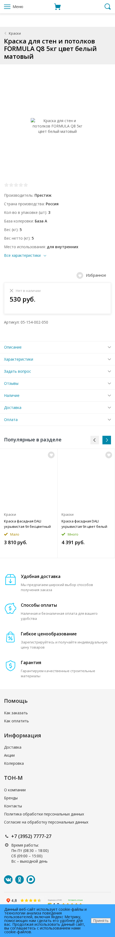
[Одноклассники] (19, 879)
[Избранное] (51, 455)
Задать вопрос (17, 371)
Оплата (11, 419)
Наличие (12, 395)
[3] (16, 185)
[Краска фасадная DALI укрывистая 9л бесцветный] (28, 479)
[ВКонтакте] (8, 879)
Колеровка (14, 763)
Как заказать (16, 712)
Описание (13, 347)
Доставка (12, 407)
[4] (20, 185)
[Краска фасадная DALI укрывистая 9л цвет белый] (86, 479)
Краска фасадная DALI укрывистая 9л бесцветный (27, 524)
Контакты (13, 805)
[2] (11, 185)
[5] (25, 185)
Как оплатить (16, 720)
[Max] (30, 879)
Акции (9, 755)
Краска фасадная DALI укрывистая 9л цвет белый (84, 524)
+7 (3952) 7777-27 (31, 836)
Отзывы (11, 383)
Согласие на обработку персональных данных (46, 822)
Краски (15, 33)
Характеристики (18, 359)
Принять (101, 920)
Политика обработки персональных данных (44, 814)
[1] (6, 185)
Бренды (11, 797)
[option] (28, 503)
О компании (15, 789)
